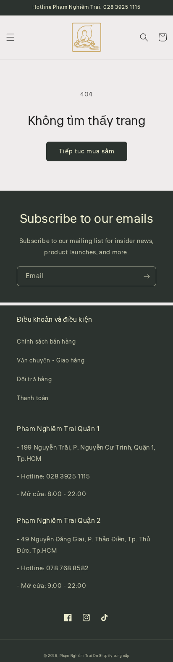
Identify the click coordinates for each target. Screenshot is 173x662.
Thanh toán (33, 398)
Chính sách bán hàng (46, 342)
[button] (10, 37)
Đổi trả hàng (34, 379)
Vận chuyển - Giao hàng (50, 361)
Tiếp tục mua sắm (87, 151)
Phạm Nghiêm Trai (76, 655)
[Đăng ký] (146, 276)
